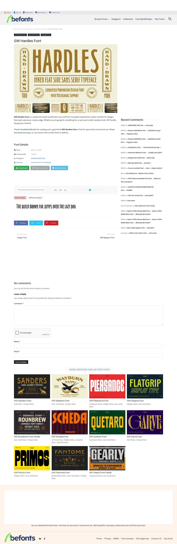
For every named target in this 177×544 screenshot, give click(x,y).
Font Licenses (127, 538)
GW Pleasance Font (98, 400)
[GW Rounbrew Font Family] (32, 422)
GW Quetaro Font (98, 436)
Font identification (143, 19)
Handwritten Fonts (59, 476)
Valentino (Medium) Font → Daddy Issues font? (145, 152)
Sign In (7, 12)
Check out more (41, 168)
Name (17, 341)
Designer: (20, 158)
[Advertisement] (139, 73)
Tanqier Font (22, 238)
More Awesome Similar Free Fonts (89, 369)
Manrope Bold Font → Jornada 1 (139, 163)
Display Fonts (108, 404)
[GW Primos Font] (32, 458)
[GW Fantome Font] (70, 458)
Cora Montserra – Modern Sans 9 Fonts (139, 173)
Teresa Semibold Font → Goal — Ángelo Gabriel (145, 168)
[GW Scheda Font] (70, 422)
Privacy (108, 538)
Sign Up (17, 12)
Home (15, 29)
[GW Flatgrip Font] (145, 386)
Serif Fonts (18, 404)
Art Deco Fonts (57, 440)
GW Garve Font (134, 436)
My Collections (42, 12)
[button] (170, 20)
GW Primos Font (22, 472)
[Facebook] (44, 538)
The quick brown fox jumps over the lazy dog (46, 207)
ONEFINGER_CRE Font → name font (140, 125)
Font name (131, 200)
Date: (18, 150)
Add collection (60, 168)
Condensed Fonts (20, 35)
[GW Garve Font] (145, 422)
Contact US (156, 538)
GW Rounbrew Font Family (27, 436)
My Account (29, 12)
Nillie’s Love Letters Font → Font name (143, 233)
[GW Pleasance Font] (107, 386)
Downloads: (21, 154)
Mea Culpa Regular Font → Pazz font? (140, 228)
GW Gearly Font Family (100, 472)
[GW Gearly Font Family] (107, 458)
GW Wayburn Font (107, 238)
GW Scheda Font (60, 436)
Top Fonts (168, 538)
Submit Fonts (55, 12)
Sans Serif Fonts (40, 29)
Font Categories (25, 29)
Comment (19, 303)
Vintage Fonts (46, 35)
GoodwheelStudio (38, 158)
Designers (116, 19)
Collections (128, 19)
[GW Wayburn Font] (70, 386)
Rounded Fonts (62, 442)
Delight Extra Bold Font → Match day (141, 158)
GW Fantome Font (61, 472)
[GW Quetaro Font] (107, 422)
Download (22, 168)
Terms (99, 538)
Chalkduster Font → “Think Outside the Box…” (144, 147)
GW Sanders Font (22, 400)
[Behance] (40, 538)
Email (17, 351)
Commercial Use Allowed (41, 162)
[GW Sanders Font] (32, 386)
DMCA (116, 538)
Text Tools (159, 19)
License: (19, 162)
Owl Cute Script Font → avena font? (140, 195)
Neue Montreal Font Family (145, 206)
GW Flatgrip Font (135, 400)
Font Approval (142, 538)
